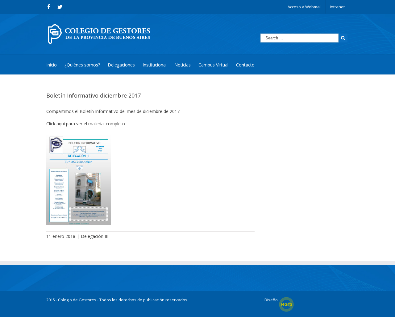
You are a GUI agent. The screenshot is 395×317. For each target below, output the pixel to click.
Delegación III (94, 236)
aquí (60, 123)
